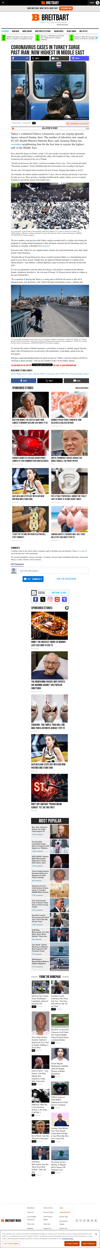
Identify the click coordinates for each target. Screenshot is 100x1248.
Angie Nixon (27, 31)
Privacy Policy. (68, 1238)
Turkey (86, 373)
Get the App (64, 1217)
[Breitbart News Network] (34, 593)
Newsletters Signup (64, 1222)
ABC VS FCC (83, 31)
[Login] (91, 3)
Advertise (46, 1224)
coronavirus (50, 373)
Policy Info (30, 1224)
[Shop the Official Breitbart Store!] (59, 593)
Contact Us (47, 1228)
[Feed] (95, 1220)
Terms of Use (48, 1208)
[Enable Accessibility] (98, 3)
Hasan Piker (58, 31)
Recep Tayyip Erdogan (74, 373)
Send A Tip (63, 1228)
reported (46, 246)
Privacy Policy (48, 1212)
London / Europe (32, 373)
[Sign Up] (66, 8)
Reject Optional (89, 1243)
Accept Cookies (72, 1243)
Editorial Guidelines (31, 1230)
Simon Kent (17, 123)
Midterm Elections (43, 31)
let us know (81, 551)
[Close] (96, 1234)
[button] (3, 3)
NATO (62, 373)
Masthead (30, 1208)
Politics (42, 373)
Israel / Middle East (18, 373)
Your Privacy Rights (11, 1243)
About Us (30, 1212)
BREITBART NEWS (13, 1220)
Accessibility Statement (31, 1218)
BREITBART (52, 2)
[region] (50, 1239)
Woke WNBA (71, 31)
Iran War (15, 31)
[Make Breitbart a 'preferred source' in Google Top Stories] (77, 123)
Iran (57, 373)
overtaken (16, 144)
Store (61, 1208)
